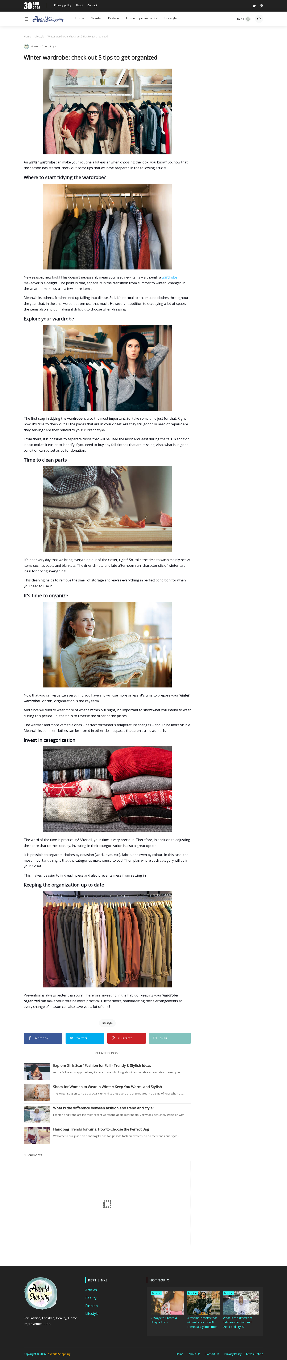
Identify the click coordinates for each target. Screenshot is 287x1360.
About (79, 5)
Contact (92, 5)
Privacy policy (62, 5)
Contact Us (212, 1354)
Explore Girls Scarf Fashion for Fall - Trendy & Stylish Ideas (102, 1065)
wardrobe (169, 277)
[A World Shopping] (48, 20)
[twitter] (254, 5)
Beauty (96, 18)
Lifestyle (170, 18)
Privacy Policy (233, 1354)
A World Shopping (59, 1354)
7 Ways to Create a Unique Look (164, 1320)
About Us (194, 1354)
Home (79, 18)
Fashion (113, 18)
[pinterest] (260, 5)
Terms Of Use (254, 1354)
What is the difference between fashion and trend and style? (103, 1108)
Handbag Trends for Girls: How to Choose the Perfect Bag (101, 1129)
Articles (91, 1290)
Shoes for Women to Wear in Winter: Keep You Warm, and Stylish (107, 1086)
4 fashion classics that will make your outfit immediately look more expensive (203, 1322)
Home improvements (141, 18)
